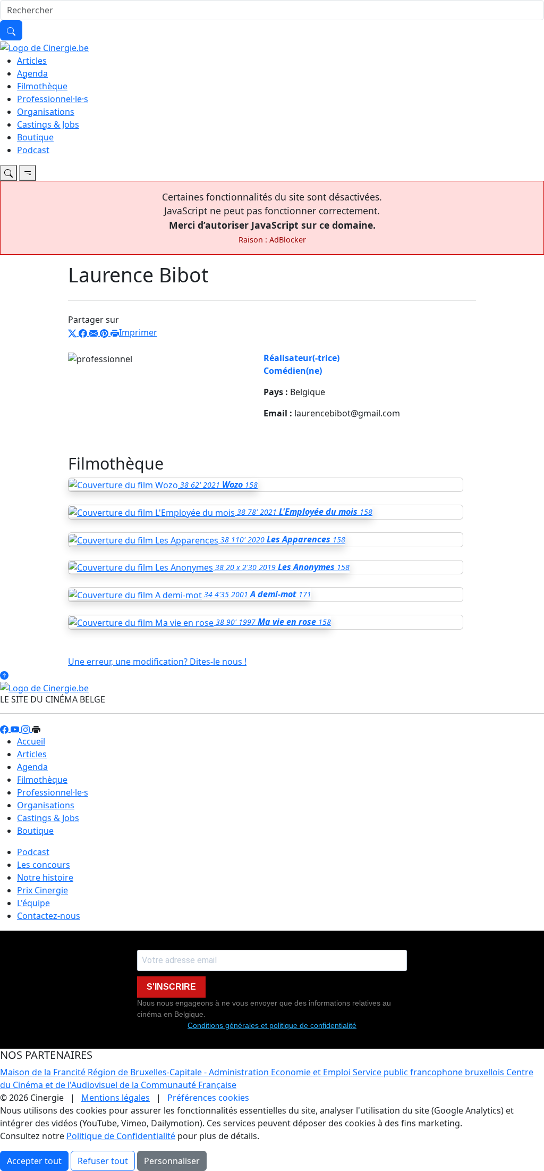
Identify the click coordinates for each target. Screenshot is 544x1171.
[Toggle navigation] (8, 173)
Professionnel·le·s (52, 99)
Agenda (32, 73)
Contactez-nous (48, 916)
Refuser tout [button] (103, 1161)
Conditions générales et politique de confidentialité (272, 1025)
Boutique (35, 137)
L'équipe (33, 903)
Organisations (45, 112)
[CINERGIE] (44, 47)
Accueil (31, 741)
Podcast (33, 150)
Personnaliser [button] (172, 1161)
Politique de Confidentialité (120, 1136)
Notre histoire (45, 877)
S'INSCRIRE (171, 986)
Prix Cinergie (42, 890)
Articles (32, 60)
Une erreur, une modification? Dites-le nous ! (157, 661)
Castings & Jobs (48, 124)
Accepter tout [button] (34, 1161)
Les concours (43, 865)
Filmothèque (42, 86)
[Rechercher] (11, 30)
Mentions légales (115, 1097)
